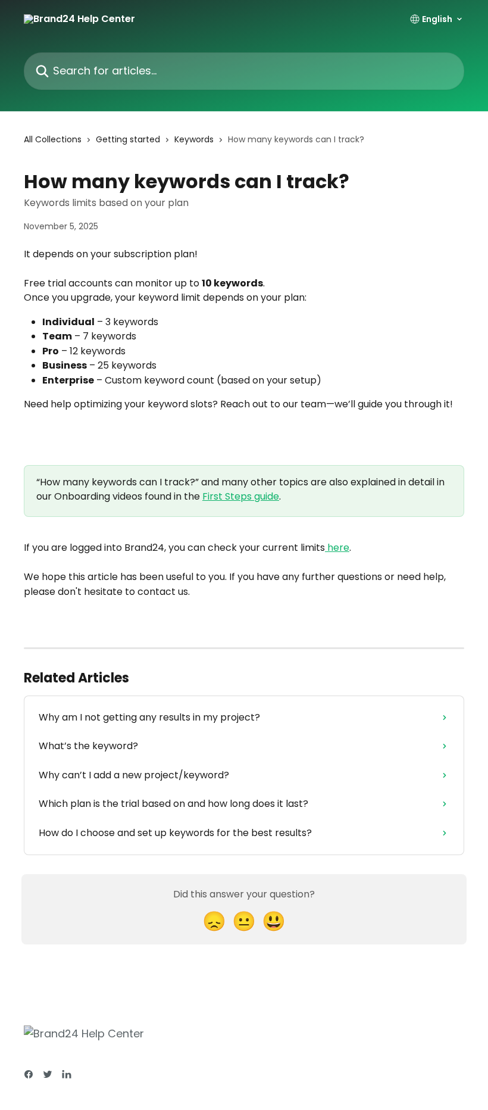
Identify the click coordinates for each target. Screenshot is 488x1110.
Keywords (194, 139)
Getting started (128, 139)
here (337, 547)
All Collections (53, 139)
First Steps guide (240, 496)
